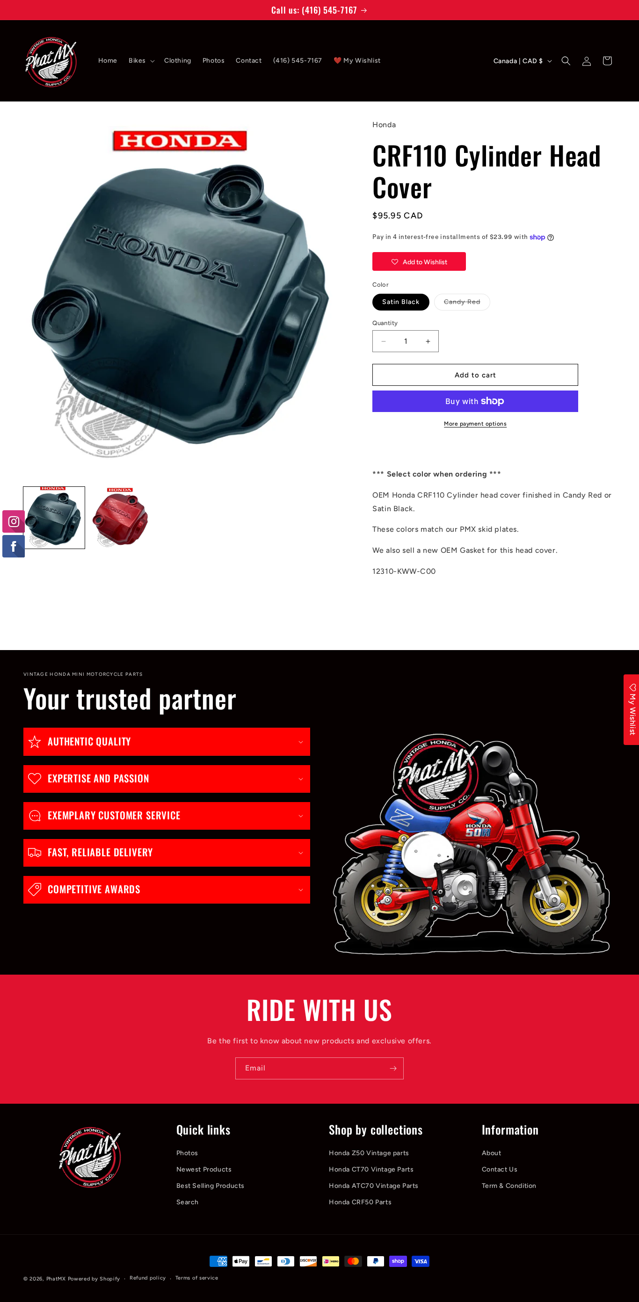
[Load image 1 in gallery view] (54, 517)
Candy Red (467, 304)
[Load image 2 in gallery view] (120, 517)
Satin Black (401, 302)
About (491, 1153)
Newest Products (204, 1169)
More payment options (475, 423)
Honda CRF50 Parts (360, 1202)
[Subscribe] (393, 1068)
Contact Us (500, 1169)
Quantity (385, 322)
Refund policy (148, 1278)
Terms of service (196, 1278)
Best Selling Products (210, 1186)
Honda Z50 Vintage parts (369, 1153)
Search (187, 1202)
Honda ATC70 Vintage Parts (374, 1186)
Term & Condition (509, 1186)
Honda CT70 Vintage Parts (371, 1169)
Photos (187, 1153)
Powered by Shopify (94, 1279)
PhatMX (56, 1279)
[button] (141, 61)
